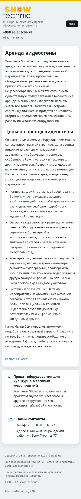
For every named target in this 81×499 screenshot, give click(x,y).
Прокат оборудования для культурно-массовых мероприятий (36, 381)
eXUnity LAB (28, 491)
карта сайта (54, 455)
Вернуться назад (16, 359)
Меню (72, 23)
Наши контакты (30, 419)
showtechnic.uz (36, 455)
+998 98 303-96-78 (17, 32)
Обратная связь (13, 37)
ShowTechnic (17, 12)
